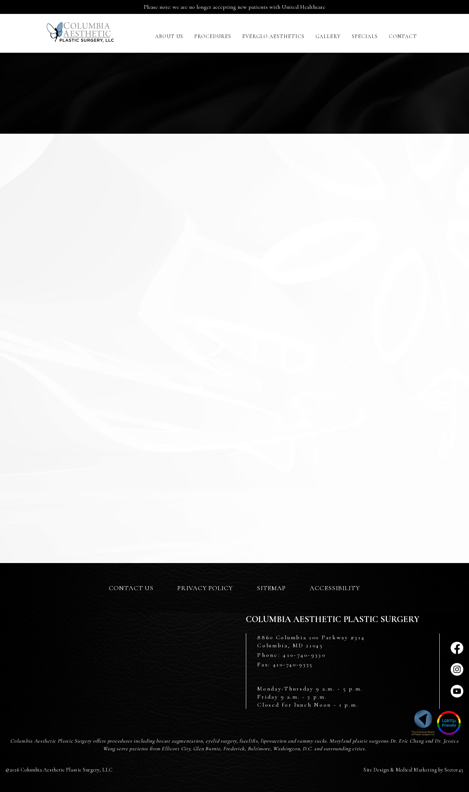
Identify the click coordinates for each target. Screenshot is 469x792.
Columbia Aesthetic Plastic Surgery (80, 34)
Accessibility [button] (335, 588)
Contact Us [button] (131, 588)
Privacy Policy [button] (205, 588)
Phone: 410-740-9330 (291, 655)
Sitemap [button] (271, 588)
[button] (169, 36)
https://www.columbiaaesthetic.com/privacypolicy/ (140, 450)
